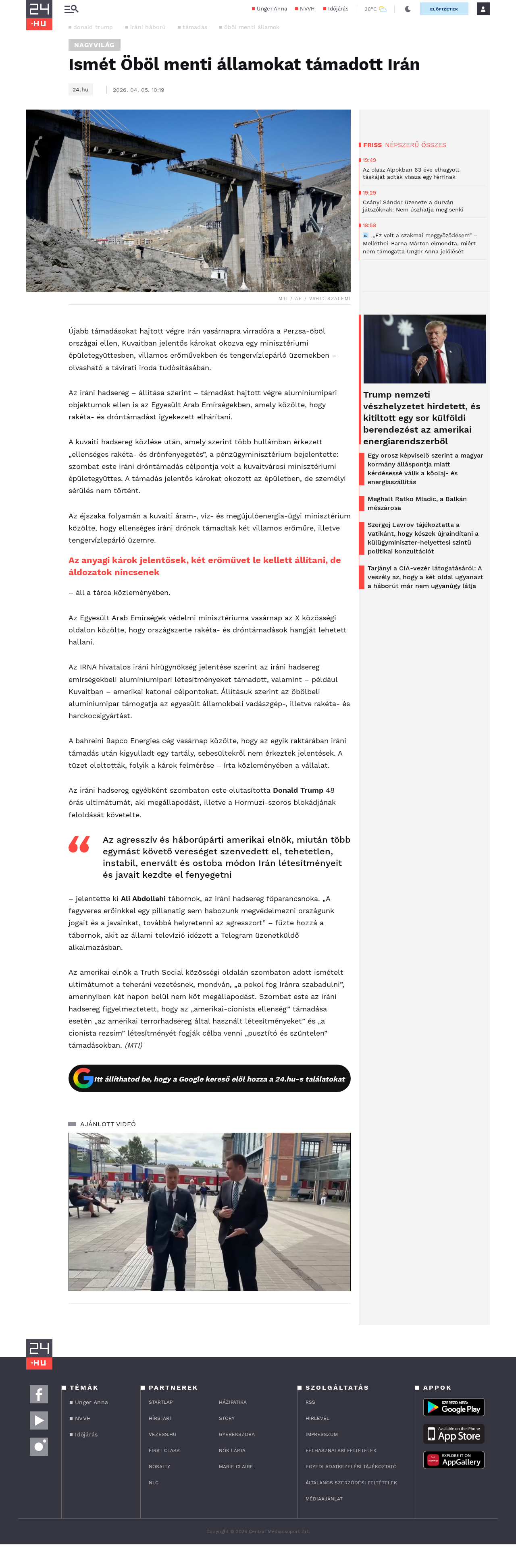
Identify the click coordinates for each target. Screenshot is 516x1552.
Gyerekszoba (237, 1434)
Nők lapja (232, 1450)
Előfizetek (444, 9)
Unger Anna (272, 9)
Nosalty (159, 1466)
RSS (310, 1402)
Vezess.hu (163, 1434)
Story (227, 1418)
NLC (153, 1483)
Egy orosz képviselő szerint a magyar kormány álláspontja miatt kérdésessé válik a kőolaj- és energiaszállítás (425, 469)
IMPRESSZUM (322, 1434)
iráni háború (148, 27)
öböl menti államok (251, 27)
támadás (195, 27)
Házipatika (233, 1402)
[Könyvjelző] (35, 372)
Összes (433, 145)
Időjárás (338, 9)
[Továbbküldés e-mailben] (35, 347)
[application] (210, 1212)
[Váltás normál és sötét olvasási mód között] (408, 9)
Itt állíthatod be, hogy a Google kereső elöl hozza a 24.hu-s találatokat (219, 1079)
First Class (164, 1450)
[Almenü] (71, 9)
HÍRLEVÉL (317, 1418)
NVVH (307, 9)
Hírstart (160, 1418)
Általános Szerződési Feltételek (351, 1483)
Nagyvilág (94, 45)
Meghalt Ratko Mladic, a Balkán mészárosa (417, 503)
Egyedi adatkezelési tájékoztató (351, 1466)
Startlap (161, 1402)
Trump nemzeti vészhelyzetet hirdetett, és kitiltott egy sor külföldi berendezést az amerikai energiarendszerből (422, 418)
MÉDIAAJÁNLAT (324, 1499)
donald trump (93, 27)
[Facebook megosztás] (35, 326)
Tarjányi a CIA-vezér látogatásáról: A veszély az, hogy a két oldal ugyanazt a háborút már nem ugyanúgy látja (425, 577)
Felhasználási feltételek (341, 1450)
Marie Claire (236, 1466)
